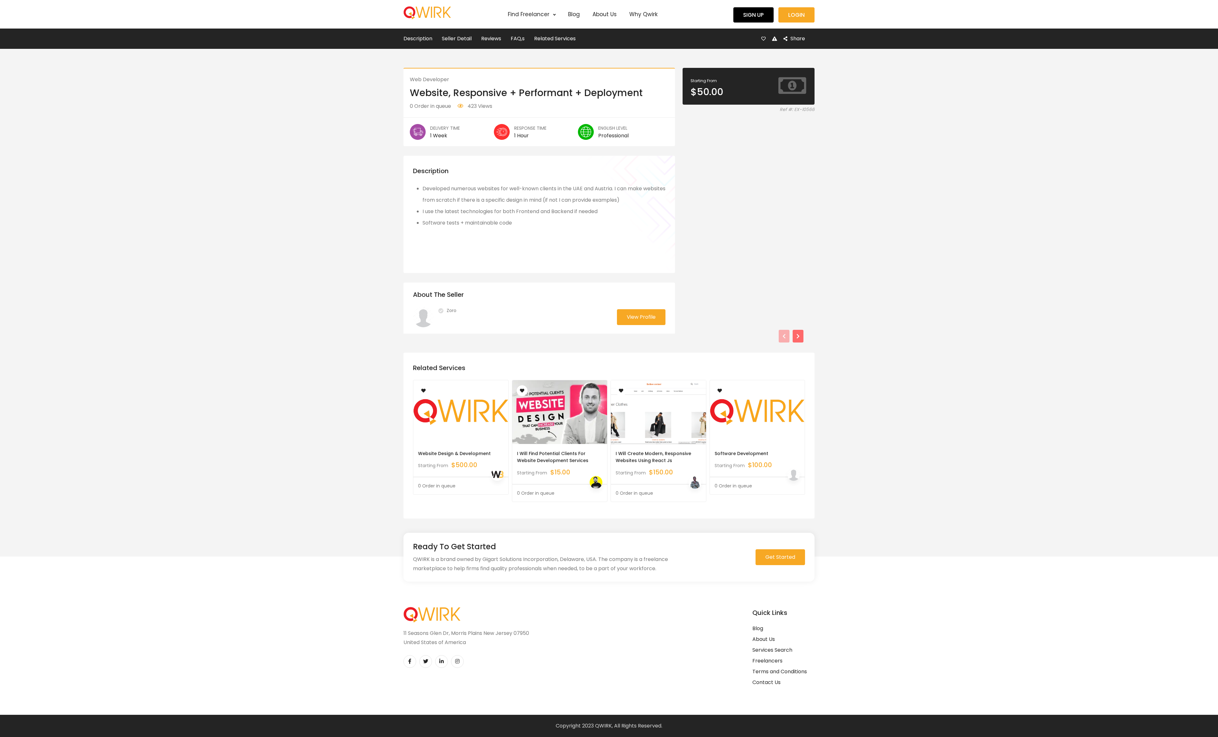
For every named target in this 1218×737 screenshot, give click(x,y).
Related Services (555, 38)
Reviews (491, 38)
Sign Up (753, 15)
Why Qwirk (643, 14)
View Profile (641, 317)
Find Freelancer (529, 14)
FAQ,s (518, 38)
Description (417, 38)
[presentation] (784, 336)
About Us (605, 14)
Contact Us (766, 682)
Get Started (780, 557)
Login (796, 15)
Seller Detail (457, 38)
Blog (574, 14)
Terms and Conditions (779, 671)
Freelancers (767, 660)
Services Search (772, 650)
